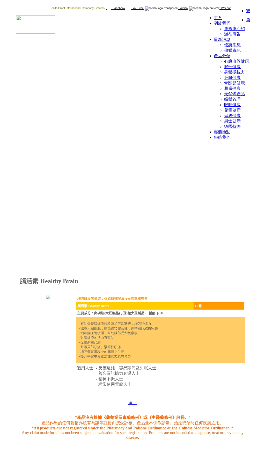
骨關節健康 (234, 83)
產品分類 (222, 56)
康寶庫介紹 (234, 28)
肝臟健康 (232, 77)
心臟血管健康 (236, 61)
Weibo (183, 8)
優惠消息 (232, 45)
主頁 (218, 18)
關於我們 (222, 23)
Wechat (225, 8)
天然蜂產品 (234, 94)
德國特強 (232, 126)
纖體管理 (232, 99)
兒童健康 (232, 110)
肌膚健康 (232, 88)
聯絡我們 (222, 137)
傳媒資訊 (232, 50)
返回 (132, 402)
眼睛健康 (232, 105)
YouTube (137, 8)
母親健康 (232, 115)
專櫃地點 (222, 132)
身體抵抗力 (234, 72)
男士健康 (232, 121)
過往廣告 (232, 34)
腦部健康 (232, 66)
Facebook (118, 8)
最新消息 (222, 39)
